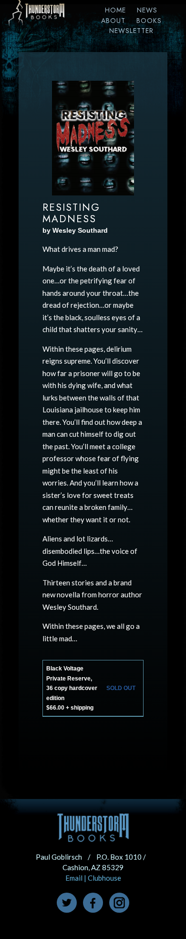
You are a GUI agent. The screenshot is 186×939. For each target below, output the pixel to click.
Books (149, 20)
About (113, 20)
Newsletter (131, 30)
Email (74, 878)
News (147, 10)
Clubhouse (104, 878)
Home (115, 10)
